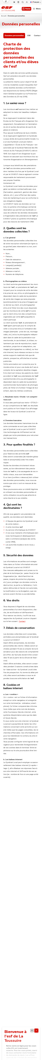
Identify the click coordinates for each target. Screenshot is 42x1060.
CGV (29, 35)
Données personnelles (14, 35)
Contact (22, 621)
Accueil (3, 16)
